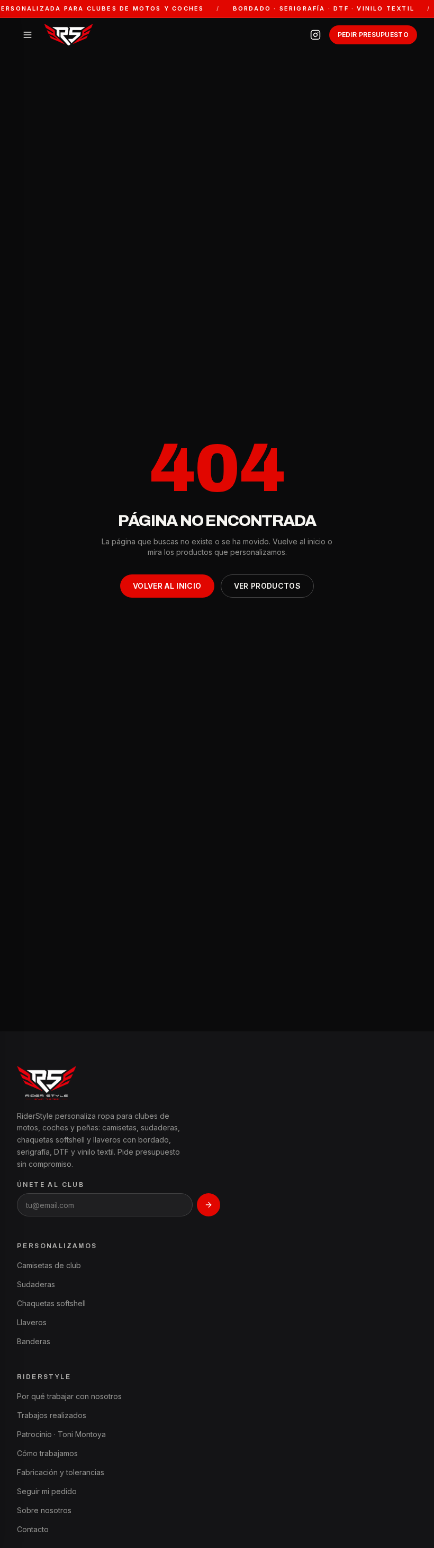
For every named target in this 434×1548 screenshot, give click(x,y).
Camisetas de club (49, 1265)
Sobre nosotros (44, 1510)
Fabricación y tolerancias (60, 1472)
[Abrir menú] (27, 34)
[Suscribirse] (208, 1204)
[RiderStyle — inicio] (68, 34)
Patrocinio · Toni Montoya (61, 1434)
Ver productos (267, 585)
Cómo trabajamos (47, 1453)
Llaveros (32, 1322)
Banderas (33, 1341)
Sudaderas (36, 1284)
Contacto (33, 1529)
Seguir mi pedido (47, 1491)
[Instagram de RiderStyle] (315, 34)
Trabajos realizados (51, 1415)
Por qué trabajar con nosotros (69, 1396)
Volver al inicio (167, 585)
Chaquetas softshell (51, 1303)
